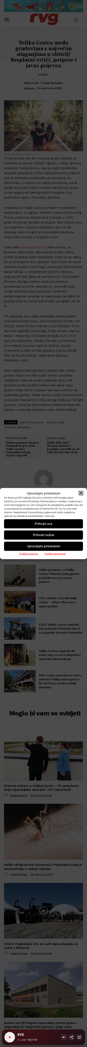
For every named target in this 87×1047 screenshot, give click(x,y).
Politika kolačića (28, 553)
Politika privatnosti (55, 553)
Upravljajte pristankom (43, 546)
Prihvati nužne (43, 535)
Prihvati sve (43, 524)
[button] (81, 493)
